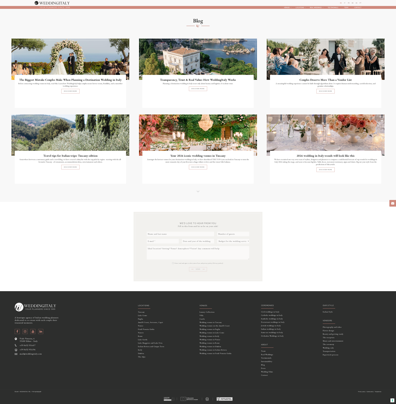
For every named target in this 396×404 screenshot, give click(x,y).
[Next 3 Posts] (198, 191)
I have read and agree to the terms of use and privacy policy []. (198, 263)
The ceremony (328, 344)
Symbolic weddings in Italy (272, 319)
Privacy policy (217, 263)
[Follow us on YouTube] (32, 331)
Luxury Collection (207, 312)
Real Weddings (316, 7)
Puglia (140, 319)
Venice (140, 326)
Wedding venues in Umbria (210, 346)
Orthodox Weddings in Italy (272, 336)
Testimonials (333, 7)
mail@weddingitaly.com (31, 354)
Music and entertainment (333, 341)
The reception (328, 338)
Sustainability (266, 361)
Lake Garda (142, 340)
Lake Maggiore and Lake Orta (150, 343)
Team (346, 7)
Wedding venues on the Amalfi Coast (215, 326)
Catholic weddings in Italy (272, 315)
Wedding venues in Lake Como (212, 333)
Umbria (141, 353)
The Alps (142, 357)
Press (263, 368)
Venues (287, 7)
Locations (300, 7)
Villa (201, 315)
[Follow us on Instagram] (25, 331)
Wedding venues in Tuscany (211, 322)
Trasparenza (378, 391)
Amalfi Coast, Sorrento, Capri (150, 322)
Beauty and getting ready (333, 334)
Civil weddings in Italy (270, 312)
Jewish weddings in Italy (271, 326)
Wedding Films (267, 372)
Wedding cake (328, 348)
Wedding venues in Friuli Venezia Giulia (216, 353)
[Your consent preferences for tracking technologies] (392, 400)
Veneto (141, 333)
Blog (263, 365)
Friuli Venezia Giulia (146, 329)
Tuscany (141, 312)
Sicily (140, 350)
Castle (202, 319)
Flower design (328, 331)
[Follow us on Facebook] (17, 331)
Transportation (329, 351)
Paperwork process (331, 355)
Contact (357, 7)
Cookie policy (370, 391)
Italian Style (328, 312)
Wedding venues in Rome (210, 343)
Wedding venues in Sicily (209, 336)
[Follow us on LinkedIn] (40, 331)
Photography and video (332, 327)
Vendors (327, 321)
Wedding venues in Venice (210, 340)
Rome (140, 336)
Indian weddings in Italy (271, 329)
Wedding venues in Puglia (210, 329)
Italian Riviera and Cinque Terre (151, 346)
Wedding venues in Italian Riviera (213, 350)
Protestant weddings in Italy (273, 322)
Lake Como (142, 315)
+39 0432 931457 (28, 345)
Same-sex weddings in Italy (272, 332)
